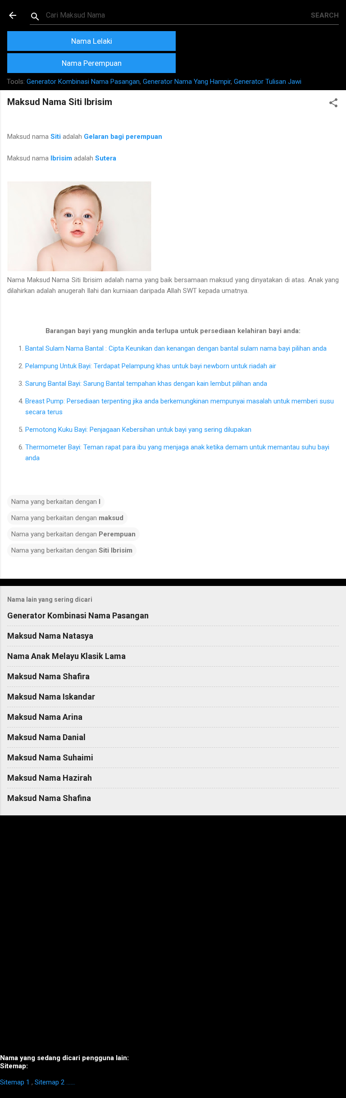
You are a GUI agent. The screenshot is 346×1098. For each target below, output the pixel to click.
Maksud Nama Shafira (48, 676)
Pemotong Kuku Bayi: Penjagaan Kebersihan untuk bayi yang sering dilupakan (138, 429)
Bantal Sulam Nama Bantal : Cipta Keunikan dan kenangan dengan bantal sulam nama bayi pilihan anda (176, 348)
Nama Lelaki (91, 41)
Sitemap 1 (15, 1082)
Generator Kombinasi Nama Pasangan (83, 82)
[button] (333, 104)
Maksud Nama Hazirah (49, 777)
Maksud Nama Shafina (49, 798)
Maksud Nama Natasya (50, 635)
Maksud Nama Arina (44, 717)
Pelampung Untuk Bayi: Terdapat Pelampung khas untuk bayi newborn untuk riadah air (150, 366)
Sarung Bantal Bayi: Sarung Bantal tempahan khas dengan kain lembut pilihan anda (146, 384)
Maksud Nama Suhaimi (50, 757)
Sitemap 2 (49, 1082)
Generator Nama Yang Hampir (187, 82)
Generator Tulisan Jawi (267, 82)
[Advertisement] (173, 938)
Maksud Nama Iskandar (51, 696)
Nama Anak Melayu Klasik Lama (66, 656)
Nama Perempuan (92, 63)
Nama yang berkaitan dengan (55, 502)
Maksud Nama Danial (46, 737)
